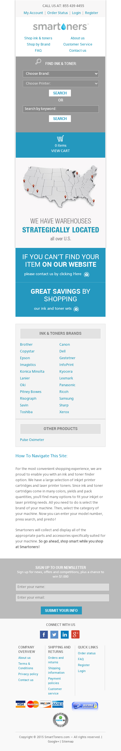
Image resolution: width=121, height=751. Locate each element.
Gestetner (67, 358)
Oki (23, 385)
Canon (64, 345)
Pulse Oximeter (32, 440)
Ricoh (63, 392)
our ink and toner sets (52, 309)
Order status (87, 653)
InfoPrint (66, 365)
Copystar (27, 351)
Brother (26, 345)
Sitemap (67, 741)
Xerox (64, 412)
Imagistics (28, 365)
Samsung (66, 399)
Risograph (28, 399)
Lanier (25, 378)
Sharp (64, 405)
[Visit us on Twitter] (55, 637)
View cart (60, 151)
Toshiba (26, 412)
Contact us (77, 51)
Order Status (57, 13)
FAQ (38, 51)
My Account (33, 13)
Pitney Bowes (30, 392)
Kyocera (66, 372)
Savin (24, 405)
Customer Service (77, 44)
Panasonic (67, 385)
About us (78, 38)
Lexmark (66, 378)
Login (76, 13)
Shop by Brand (38, 44)
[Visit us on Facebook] (44, 637)
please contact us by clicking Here (52, 274)
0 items (60, 146)
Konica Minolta (32, 372)
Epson (25, 358)
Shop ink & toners (38, 38)
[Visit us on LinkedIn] (65, 637)
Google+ (53, 741)
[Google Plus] (76, 637)
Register (91, 13)
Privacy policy (28, 674)
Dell (62, 351)
